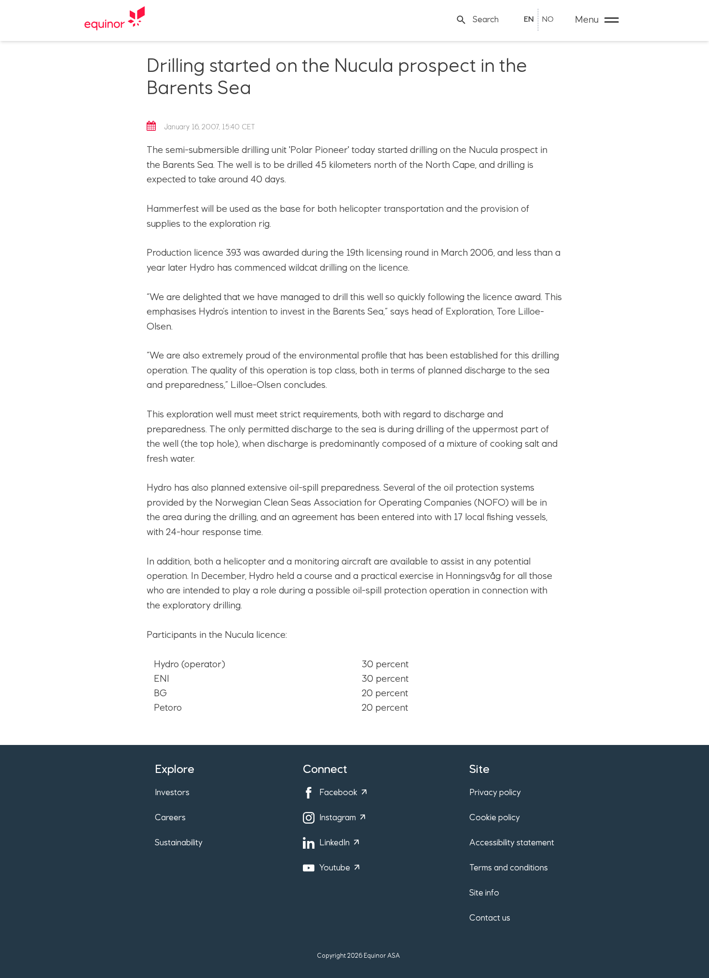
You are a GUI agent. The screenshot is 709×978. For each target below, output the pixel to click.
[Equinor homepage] (114, 19)
